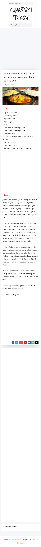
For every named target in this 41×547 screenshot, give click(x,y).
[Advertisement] (20, 49)
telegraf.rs (16, 294)
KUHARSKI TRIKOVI (20, 14)
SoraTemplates (16, 540)
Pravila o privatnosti (10, 526)
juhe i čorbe (10, 85)
